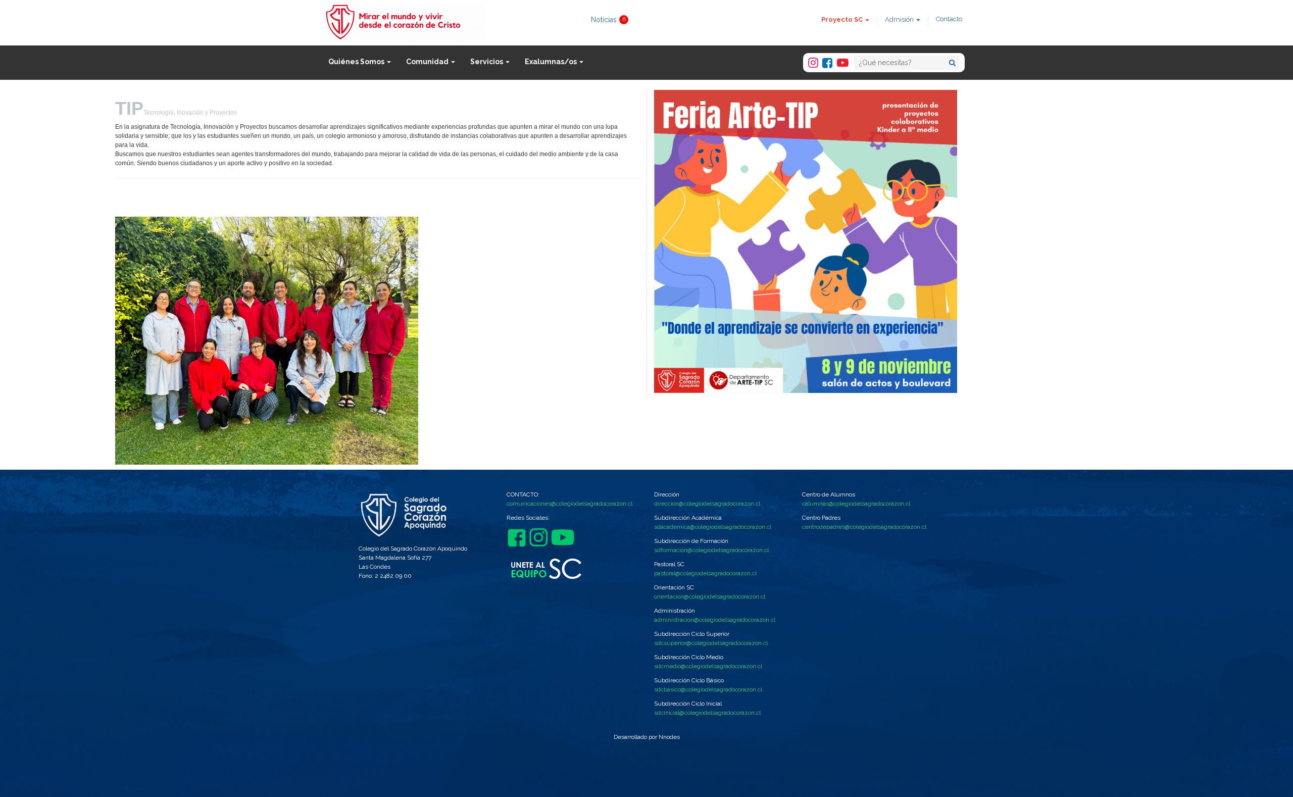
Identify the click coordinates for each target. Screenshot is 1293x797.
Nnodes (669, 736)
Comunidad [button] (428, 62)
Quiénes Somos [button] (357, 62)
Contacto (949, 19)
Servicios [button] (487, 62)
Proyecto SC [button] (842, 19)
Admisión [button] (900, 19)
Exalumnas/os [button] (551, 62)
